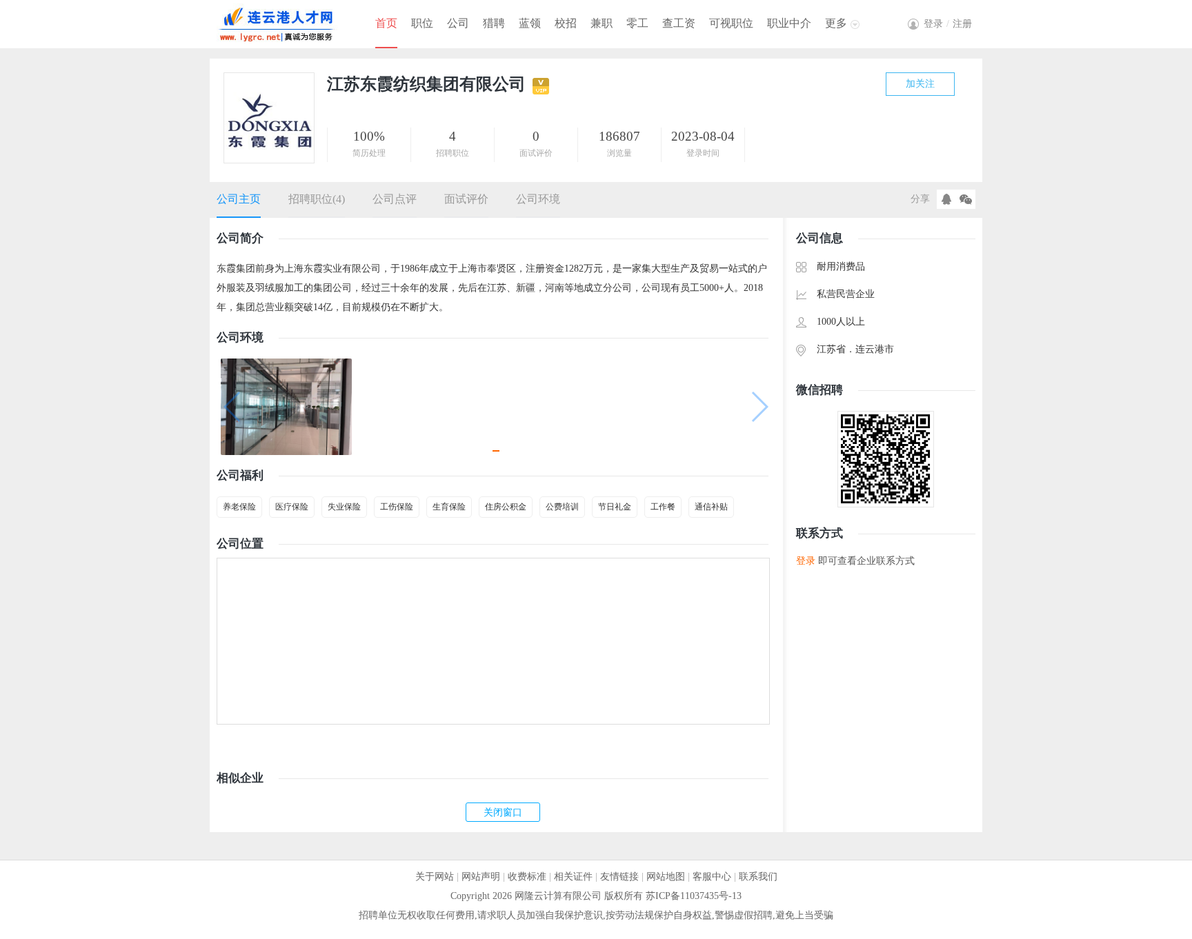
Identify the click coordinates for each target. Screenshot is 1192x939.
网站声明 (480, 876)
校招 (566, 23)
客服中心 (712, 876)
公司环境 (538, 199)
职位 (422, 23)
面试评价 (466, 199)
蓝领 (530, 23)
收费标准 (527, 876)
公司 (458, 23)
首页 (386, 23)
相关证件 (573, 876)
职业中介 (789, 23)
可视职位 (731, 23)
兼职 (601, 23)
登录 (805, 561)
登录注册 (948, 24)
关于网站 (434, 876)
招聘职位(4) (316, 199)
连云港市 (874, 349)
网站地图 (665, 876)
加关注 (920, 84)
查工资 (678, 23)
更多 (836, 23)
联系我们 (758, 876)
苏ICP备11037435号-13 (694, 896)
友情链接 (619, 876)
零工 (637, 23)
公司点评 (394, 199)
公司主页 (239, 199)
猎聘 (494, 23)
